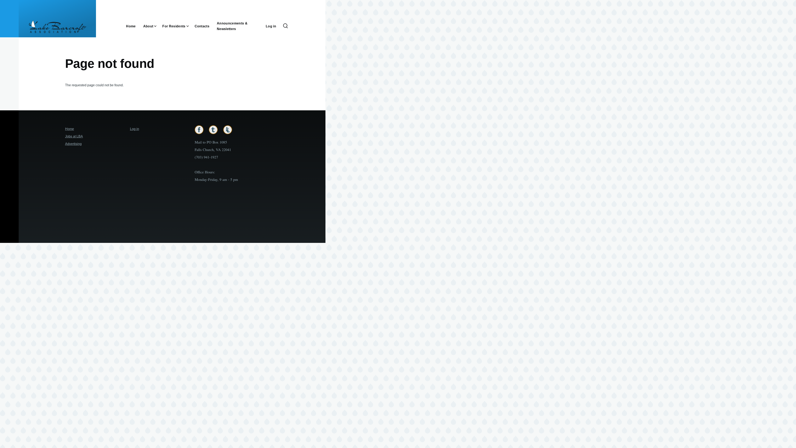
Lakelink (227, 129)
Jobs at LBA (74, 136)
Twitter (213, 129)
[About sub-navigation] (157, 26)
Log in (134, 129)
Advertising (73, 144)
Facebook (199, 129)
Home (69, 129)
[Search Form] (285, 26)
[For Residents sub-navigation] (190, 26)
